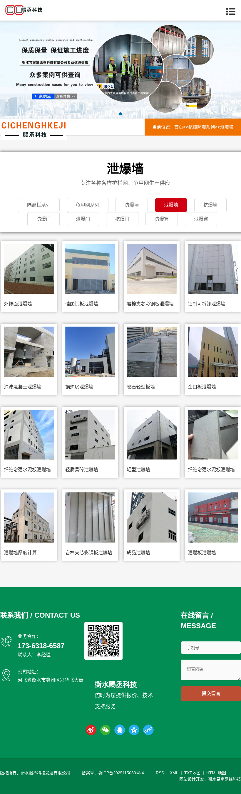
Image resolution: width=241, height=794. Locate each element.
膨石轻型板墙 (141, 386)
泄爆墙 (226, 126)
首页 (178, 126)
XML (174, 773)
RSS (160, 773)
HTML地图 (216, 773)
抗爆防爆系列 (201, 126)
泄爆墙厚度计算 (20, 552)
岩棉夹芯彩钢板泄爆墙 (150, 303)
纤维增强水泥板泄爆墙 (27, 469)
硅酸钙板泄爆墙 (81, 303)
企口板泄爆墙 (202, 386)
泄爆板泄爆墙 (202, 552)
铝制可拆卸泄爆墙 (206, 303)
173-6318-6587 (41, 646)
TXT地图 (192, 773)
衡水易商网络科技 (224, 779)
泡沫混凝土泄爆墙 (22, 386)
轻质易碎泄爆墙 (81, 469)
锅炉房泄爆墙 (79, 386)
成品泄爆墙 (138, 552)
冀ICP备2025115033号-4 (121, 773)
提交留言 (211, 693)
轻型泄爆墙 (138, 469)
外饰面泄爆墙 (18, 303)
